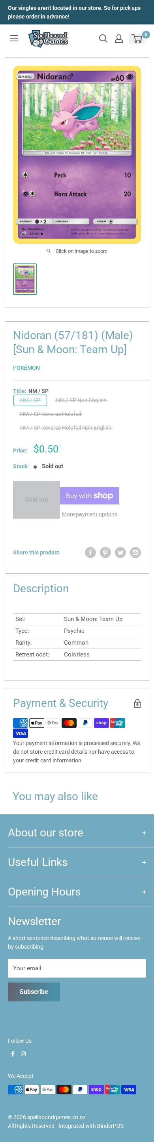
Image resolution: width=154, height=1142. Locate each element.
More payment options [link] (89, 514)
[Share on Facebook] (90, 552)
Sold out (36, 499)
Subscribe (34, 992)
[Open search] (103, 38)
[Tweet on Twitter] (120, 552)
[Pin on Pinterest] (105, 552)
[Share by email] (135, 552)
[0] (137, 38)
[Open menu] (14, 38)
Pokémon (26, 368)
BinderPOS (110, 1126)
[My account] (119, 38)
